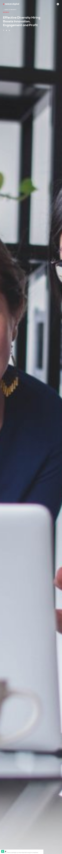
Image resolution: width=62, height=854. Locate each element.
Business (6, 12)
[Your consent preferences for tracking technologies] (5, 851)
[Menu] (58, 4)
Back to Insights (9, 9)
